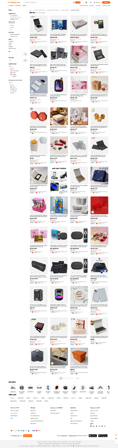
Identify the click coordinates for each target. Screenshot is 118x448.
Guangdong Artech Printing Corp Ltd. (98, 342)
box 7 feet (13, 398)
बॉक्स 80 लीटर (23, 401)
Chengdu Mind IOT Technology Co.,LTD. (99, 161)
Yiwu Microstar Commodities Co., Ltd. (78, 221)
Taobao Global (65, 441)
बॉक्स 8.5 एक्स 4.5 (14, 401)
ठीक (25, 54)
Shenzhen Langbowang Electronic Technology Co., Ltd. (59, 70)
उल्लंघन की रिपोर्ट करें (73, 423)
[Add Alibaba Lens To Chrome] (27, 435)
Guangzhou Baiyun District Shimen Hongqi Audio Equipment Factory (99, 281)
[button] (74, 2)
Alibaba (30, 10)
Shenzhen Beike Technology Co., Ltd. (58, 221)
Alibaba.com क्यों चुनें (15, 410)
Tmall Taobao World (52, 441)
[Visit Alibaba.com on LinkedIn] (94, 426)
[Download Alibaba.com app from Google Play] (102, 435)
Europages (79, 441)
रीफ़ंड (71, 418)
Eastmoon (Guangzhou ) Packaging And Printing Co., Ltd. (99, 100)
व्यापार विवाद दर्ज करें (73, 415)
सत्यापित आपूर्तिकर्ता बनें (94, 418)
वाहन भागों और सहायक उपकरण (39, 10)
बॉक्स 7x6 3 (36, 398)
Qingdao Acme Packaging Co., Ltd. (37, 343)
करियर (12, 418)
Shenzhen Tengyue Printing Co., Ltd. (78, 191)
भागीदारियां (92, 421)
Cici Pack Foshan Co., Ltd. (35, 101)
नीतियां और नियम (33, 423)
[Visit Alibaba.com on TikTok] (105, 426)
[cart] (91, 2)
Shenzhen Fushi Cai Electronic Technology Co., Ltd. (79, 41)
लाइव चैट (71, 413)
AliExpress (39, 441)
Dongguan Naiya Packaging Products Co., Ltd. (39, 162)
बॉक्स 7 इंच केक (21, 398)
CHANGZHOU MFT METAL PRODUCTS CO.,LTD (39, 372)
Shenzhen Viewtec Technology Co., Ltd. (58, 100)
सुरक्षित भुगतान (32, 410)
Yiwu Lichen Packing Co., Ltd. (76, 311)
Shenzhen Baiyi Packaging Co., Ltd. (77, 343)
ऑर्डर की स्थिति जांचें (93, 415)
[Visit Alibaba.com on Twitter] (96, 426)
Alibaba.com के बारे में (15, 407)
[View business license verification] (71, 446)
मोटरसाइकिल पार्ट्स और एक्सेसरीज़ (53, 10)
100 (77, 378)
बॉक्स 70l (58, 398)
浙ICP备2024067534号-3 (93, 445)
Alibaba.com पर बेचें (94, 410)
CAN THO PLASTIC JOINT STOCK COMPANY (79, 372)
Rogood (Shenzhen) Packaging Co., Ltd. (38, 132)
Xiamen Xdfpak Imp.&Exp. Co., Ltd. (98, 132)
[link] (116, 435)
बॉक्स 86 (46, 401)
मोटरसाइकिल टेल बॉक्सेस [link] (75, 10)
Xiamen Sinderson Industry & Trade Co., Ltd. (59, 41)
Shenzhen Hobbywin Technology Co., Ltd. (79, 251)
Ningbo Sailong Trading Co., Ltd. (56, 281)
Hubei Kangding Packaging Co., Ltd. (57, 372)
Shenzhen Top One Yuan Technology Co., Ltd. (39, 71)
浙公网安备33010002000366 (81, 445)
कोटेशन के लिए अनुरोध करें (54, 413)
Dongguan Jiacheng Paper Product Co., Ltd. (99, 191)
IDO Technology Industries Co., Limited (99, 41)
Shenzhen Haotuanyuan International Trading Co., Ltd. (59, 161)
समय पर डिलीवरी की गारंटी (34, 415)
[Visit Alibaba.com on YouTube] (102, 426)
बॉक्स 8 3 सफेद (88, 398)
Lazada (59, 441)
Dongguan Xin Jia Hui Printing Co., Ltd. (78, 132)
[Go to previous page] (58, 378)
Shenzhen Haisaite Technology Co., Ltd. (38, 281)
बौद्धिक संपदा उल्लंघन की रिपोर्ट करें (76, 421)
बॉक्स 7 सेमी (66, 398)
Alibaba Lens (16, 435)
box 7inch (73, 398)
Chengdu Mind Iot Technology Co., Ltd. (99, 71)
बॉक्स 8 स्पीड (104, 398)
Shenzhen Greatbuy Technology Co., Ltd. (58, 251)
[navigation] (18, 194)
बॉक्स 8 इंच (96, 398)
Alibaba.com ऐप (72, 435)
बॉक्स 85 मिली (39, 401)
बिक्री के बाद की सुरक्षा (34, 418)
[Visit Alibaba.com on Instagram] (99, 426)
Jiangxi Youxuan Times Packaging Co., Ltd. (99, 252)
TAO (70, 441)
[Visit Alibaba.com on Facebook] (91, 426)
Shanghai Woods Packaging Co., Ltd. (37, 221)
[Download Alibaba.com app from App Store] (93, 435)
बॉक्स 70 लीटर (51, 398)
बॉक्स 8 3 (80, 398)
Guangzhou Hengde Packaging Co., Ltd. (78, 162)
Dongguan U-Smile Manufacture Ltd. (78, 71)
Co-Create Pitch (14, 413)
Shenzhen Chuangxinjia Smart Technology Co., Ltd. (39, 191)
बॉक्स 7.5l (43, 398)
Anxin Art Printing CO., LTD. (76, 100)
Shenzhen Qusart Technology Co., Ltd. (78, 281)
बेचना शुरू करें (92, 413)
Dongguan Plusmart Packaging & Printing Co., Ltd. (39, 41)
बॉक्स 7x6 (28, 398)
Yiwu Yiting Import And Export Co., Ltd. (99, 313)
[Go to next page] (80, 378)
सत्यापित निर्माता (53, 410)
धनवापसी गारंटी (33, 413)
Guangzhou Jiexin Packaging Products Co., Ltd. (99, 222)
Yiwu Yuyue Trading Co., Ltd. (36, 251)
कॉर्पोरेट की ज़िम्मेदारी (14, 415)
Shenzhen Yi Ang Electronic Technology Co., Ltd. (59, 310)
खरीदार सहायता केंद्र (73, 410)
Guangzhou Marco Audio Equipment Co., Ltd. (39, 310)
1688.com (45, 441)
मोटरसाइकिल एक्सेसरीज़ (65, 10)
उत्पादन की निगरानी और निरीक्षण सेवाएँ (36, 421)
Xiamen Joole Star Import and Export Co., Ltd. (59, 132)
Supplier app (65, 435)
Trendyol (73, 441)
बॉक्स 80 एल (31, 401)
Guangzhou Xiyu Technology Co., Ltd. (58, 343)
